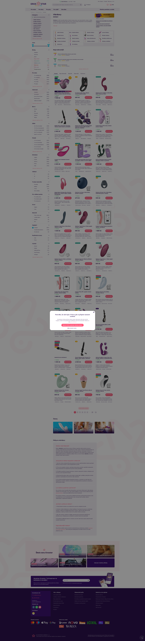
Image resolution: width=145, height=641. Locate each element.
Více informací (73, 322)
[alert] (72, 320)
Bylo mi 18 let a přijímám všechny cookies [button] (72, 325)
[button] (72, 328)
